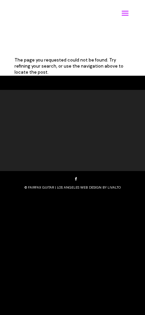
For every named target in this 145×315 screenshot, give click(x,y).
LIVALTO (114, 187)
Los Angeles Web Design (79, 187)
